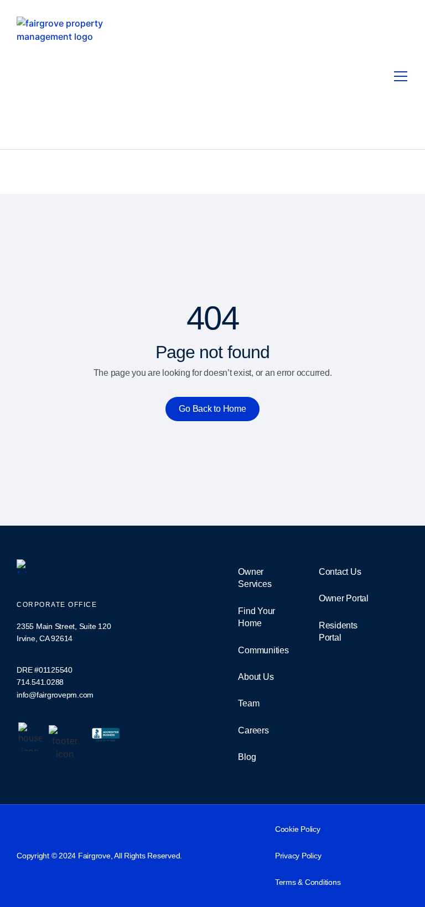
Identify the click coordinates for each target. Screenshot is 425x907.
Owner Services (254, 578)
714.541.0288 (40, 682)
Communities (263, 650)
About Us (255, 676)
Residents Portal (338, 631)
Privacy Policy (298, 855)
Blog (247, 757)
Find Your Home (256, 617)
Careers (253, 730)
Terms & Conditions (308, 882)
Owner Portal (344, 598)
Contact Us (340, 571)
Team (248, 703)
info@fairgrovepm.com (55, 694)
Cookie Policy (297, 829)
